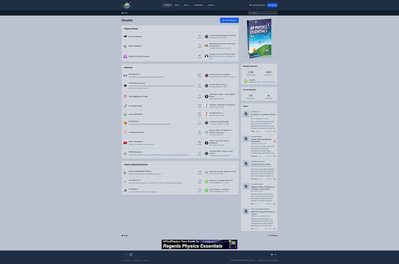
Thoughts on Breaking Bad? (219, 122)
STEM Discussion (135, 152)
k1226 (211, 191)
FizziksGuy (213, 38)
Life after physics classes (218, 85)
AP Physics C (134, 189)
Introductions (134, 74)
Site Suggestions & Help (138, 96)
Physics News (131, 28)
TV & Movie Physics (136, 132)
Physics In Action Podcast (139, 56)
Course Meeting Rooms (136, 164)
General (128, 67)
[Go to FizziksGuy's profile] (206, 36)
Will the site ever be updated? (219, 74)
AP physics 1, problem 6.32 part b (221, 180)
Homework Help (135, 106)
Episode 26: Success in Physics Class (222, 54)
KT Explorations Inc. (216, 113)
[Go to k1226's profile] (206, 190)
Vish (210, 99)
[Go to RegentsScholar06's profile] (206, 75)
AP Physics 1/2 (134, 180)
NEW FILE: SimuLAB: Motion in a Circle (222, 171)
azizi (211, 135)
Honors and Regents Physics (140, 171)
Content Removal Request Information (222, 35)
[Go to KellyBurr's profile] (246, 81)
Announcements (135, 36)
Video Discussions (136, 141)
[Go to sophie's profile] (206, 106)
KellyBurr (252, 80)
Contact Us (137, 260)
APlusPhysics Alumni (137, 83)
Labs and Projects (136, 114)
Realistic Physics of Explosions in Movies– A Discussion (263, 188)
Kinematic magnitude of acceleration (222, 105)
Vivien (211, 183)
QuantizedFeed (214, 48)
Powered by (267, 260)
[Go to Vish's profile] (206, 96)
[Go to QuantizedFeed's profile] (206, 46)
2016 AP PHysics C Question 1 (219, 189)
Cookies (145, 260)
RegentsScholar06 (215, 77)
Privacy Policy (127, 260)
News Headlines (135, 46)
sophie (211, 107)
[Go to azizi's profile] (206, 132)
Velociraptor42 (255, 166)
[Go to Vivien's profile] (206, 181)
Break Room (134, 121)
